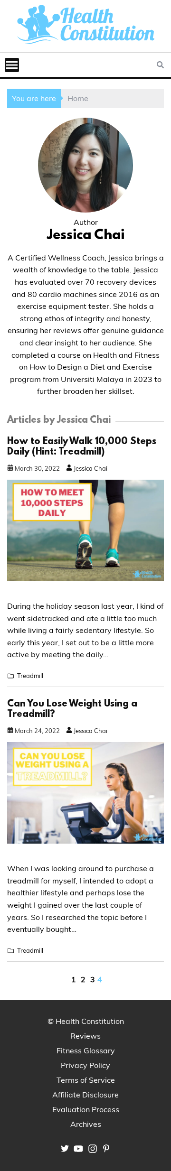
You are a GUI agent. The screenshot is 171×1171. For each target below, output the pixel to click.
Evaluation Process (85, 1109)
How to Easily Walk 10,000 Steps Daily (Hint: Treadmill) (81, 447)
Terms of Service (86, 1080)
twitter (65, 1148)
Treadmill (30, 675)
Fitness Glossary (86, 1050)
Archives (85, 1124)
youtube (78, 1148)
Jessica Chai (89, 468)
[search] (161, 65)
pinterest (106, 1148)
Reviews (85, 1036)
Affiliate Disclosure (85, 1094)
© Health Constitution (86, 1021)
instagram (92, 1148)
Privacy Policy (85, 1065)
